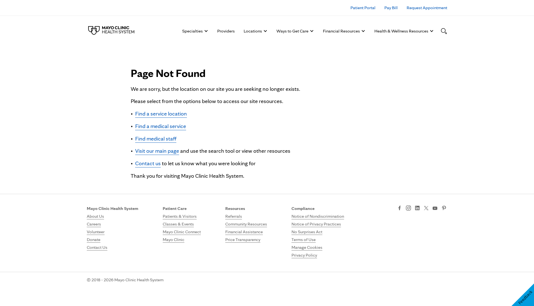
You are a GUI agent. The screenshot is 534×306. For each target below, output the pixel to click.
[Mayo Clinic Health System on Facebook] (399, 208)
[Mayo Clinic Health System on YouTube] (434, 208)
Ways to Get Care (292, 31)
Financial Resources (341, 31)
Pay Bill (391, 7)
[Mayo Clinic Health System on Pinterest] (444, 208)
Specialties (192, 31)
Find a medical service (160, 126)
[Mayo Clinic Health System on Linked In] (417, 208)
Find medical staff (155, 138)
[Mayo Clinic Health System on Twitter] (426, 208)
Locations (253, 31)
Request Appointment (427, 7)
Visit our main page (157, 150)
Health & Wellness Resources (401, 31)
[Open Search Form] (444, 31)
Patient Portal (362, 7)
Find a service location (161, 113)
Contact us (148, 163)
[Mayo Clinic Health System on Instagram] (408, 208)
